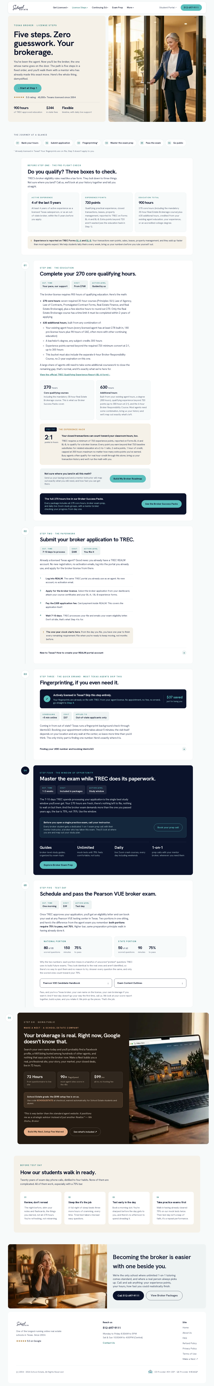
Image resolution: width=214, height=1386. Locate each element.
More (130, 7)
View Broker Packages (164, 1295)
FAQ (185, 1338)
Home (186, 1327)
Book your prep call (168, 827)
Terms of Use (190, 1353)
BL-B (88, 240)
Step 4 (70, 702)
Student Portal (168, 7)
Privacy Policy (190, 1348)
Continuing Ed (100, 7)
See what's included (85, 1131)
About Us (187, 1332)
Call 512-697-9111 (128, 1295)
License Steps (80, 7)
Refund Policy (190, 1343)
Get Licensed (60, 7)
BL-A (78, 240)
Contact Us (109, 1342)
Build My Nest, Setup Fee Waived (46, 1131)
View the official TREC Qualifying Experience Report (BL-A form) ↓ (75, 374)
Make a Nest (190, 1359)
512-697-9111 (191, 7)
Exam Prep (117, 7)
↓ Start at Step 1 (27, 88)
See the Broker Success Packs (161, 503)
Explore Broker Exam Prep (58, 865)
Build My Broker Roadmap (128, 478)
